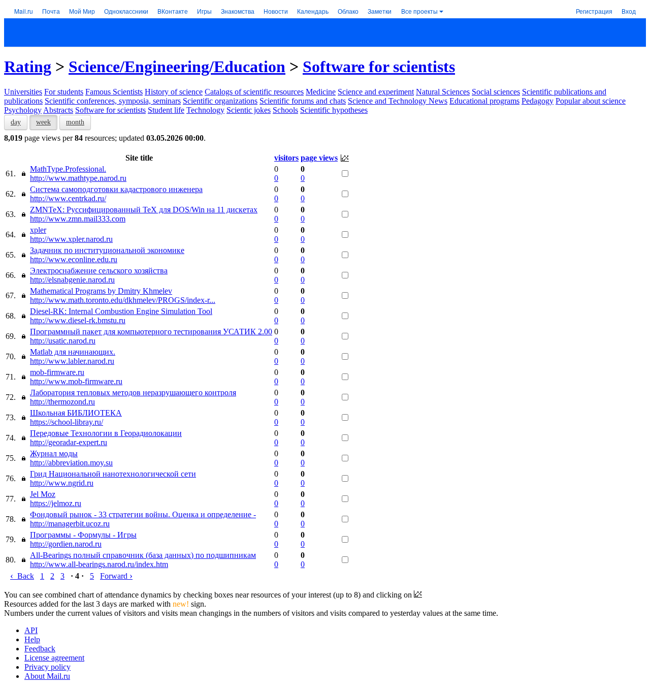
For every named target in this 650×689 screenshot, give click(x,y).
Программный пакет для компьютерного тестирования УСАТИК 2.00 (151, 331)
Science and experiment (376, 91)
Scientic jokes (248, 110)
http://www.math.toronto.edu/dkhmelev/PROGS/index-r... (122, 300)
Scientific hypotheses (334, 110)
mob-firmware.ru (57, 372)
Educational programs (484, 101)
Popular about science (591, 101)
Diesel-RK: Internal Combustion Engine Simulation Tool (121, 311)
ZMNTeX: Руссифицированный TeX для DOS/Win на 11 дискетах (143, 209)
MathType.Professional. (68, 169)
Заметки (380, 11)
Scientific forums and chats (302, 101)
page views (319, 157)
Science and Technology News (397, 101)
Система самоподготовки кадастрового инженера (116, 189)
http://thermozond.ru (62, 401)
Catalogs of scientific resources (254, 91)
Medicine (321, 91)
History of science (174, 91)
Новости (276, 11)
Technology (205, 110)
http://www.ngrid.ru (61, 483)
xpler (38, 230)
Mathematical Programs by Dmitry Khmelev (101, 291)
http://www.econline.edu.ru (73, 259)
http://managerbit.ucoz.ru (70, 523)
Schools (285, 110)
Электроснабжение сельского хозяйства (99, 270)
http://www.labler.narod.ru (72, 361)
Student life (166, 110)
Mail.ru (23, 11)
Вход (629, 11)
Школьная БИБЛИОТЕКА (76, 413)
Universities (23, 91)
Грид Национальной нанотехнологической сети (113, 473)
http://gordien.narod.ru (66, 544)
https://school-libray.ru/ (66, 422)
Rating (27, 66)
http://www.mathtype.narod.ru (78, 178)
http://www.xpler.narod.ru (71, 239)
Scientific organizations (220, 101)
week (43, 122)
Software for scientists (379, 66)
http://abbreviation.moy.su (71, 462)
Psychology (23, 110)
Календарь (313, 11)
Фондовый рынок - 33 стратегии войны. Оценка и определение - (143, 514)
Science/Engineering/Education (177, 66)
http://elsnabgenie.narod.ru (72, 279)
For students (63, 91)
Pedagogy (538, 101)
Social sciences (496, 91)
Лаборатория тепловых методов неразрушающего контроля (133, 392)
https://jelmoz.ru (55, 503)
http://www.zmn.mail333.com (77, 218)
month (75, 122)
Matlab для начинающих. (72, 352)
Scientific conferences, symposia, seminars (113, 101)
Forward (116, 576)
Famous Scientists (114, 91)
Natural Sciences (443, 91)
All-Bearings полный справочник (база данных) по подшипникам (143, 555)
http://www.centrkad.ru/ (68, 198)
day (16, 122)
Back (22, 576)
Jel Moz (42, 494)
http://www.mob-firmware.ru (76, 381)
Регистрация (594, 11)
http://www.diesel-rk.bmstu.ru (77, 320)
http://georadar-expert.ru (68, 442)
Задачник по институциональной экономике (107, 250)
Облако (348, 11)
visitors (286, 157)
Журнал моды (54, 453)
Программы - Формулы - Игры (83, 534)
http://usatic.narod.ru (62, 340)
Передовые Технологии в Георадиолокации (106, 433)
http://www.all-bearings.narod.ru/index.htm (99, 564)
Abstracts (58, 110)
